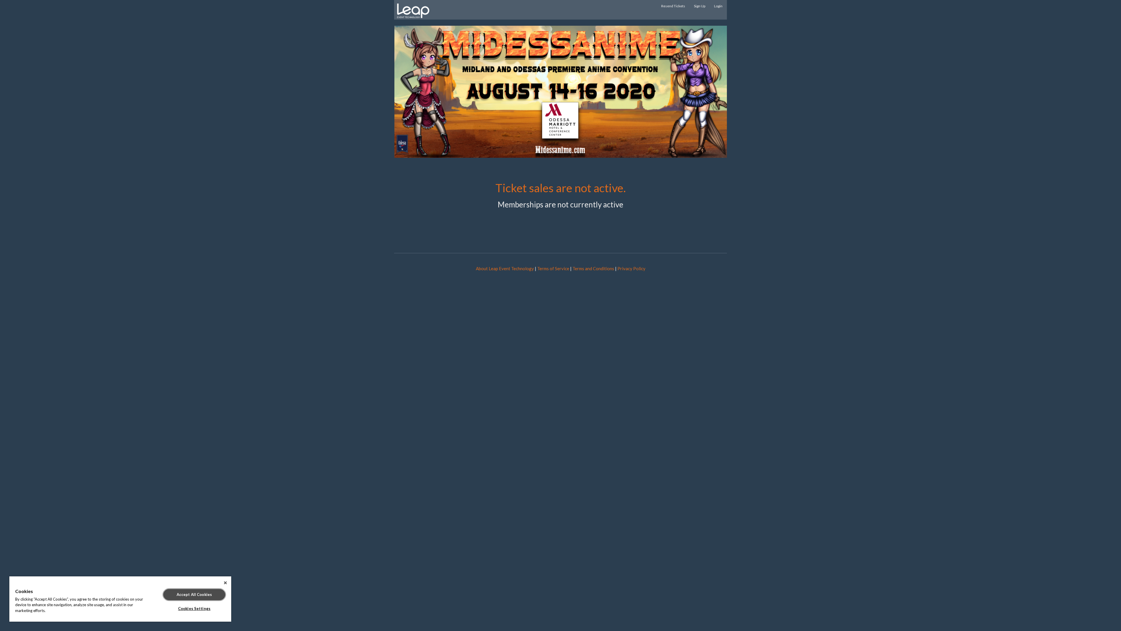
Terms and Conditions (593, 268)
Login (718, 6)
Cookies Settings (194, 608)
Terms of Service (553, 268)
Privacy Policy (631, 268)
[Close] (225, 583)
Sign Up (699, 6)
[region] (120, 599)
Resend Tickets (673, 6)
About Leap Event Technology (505, 268)
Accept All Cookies (194, 594)
